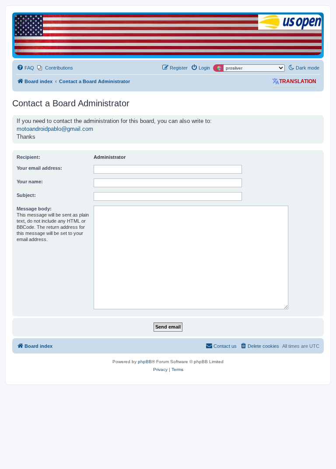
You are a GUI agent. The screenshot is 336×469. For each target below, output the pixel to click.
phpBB (145, 361)
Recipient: (28, 157)
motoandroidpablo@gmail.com (55, 129)
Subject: (26, 195)
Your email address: (39, 168)
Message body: (34, 208)
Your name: (30, 181)
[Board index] (168, 34)
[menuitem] (25, 68)
